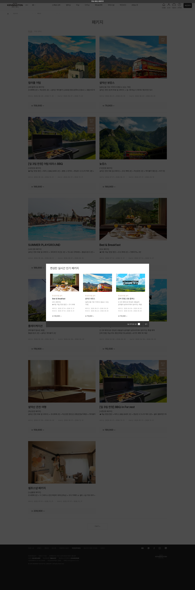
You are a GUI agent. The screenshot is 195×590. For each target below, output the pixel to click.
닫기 (146, 324)
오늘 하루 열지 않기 (132, 324)
